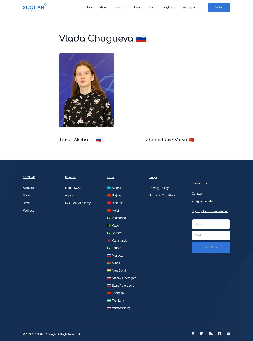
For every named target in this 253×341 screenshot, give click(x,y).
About (103, 7)
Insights (167, 7)
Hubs (152, 7)
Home (89, 7)
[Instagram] (193, 333)
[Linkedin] (202, 333)
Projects (118, 7)
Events (138, 7)
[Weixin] (210, 333)
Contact (219, 7)
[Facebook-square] (219, 333)
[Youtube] (228, 333)
